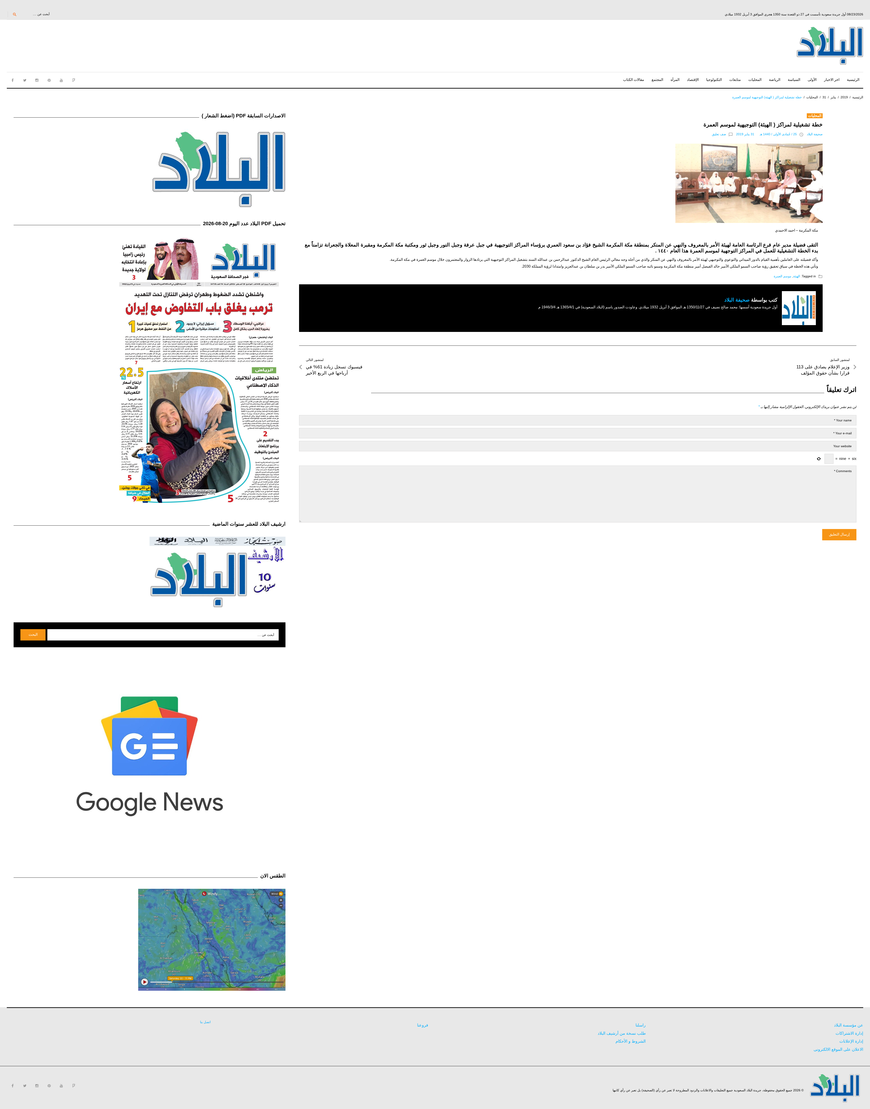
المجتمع (657, 80)
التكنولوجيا (714, 80)
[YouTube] (61, 80)
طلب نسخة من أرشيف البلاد (622, 1033)
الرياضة (774, 80)
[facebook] (12, 80)
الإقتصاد (693, 80)
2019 (844, 97)
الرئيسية (853, 80)
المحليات (754, 80)
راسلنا (641, 1025)
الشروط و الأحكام (631, 1041)
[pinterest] (49, 80)
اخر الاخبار (831, 80)
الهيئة (796, 276)
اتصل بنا (205, 1022)
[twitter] (24, 80)
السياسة (794, 80)
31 (824, 97)
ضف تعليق (719, 134)
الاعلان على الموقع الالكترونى (838, 1049)
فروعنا (422, 1025)
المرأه (675, 80)
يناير (833, 97)
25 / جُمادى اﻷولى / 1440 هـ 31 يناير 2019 (766, 134)
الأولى (812, 80)
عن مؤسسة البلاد (848, 1025)
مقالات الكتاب (633, 80)
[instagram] (37, 80)
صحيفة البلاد (815, 134)
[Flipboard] (73, 80)
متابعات (735, 80)
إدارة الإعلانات (851, 1041)
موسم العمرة (782, 276)
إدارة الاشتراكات (849, 1033)
